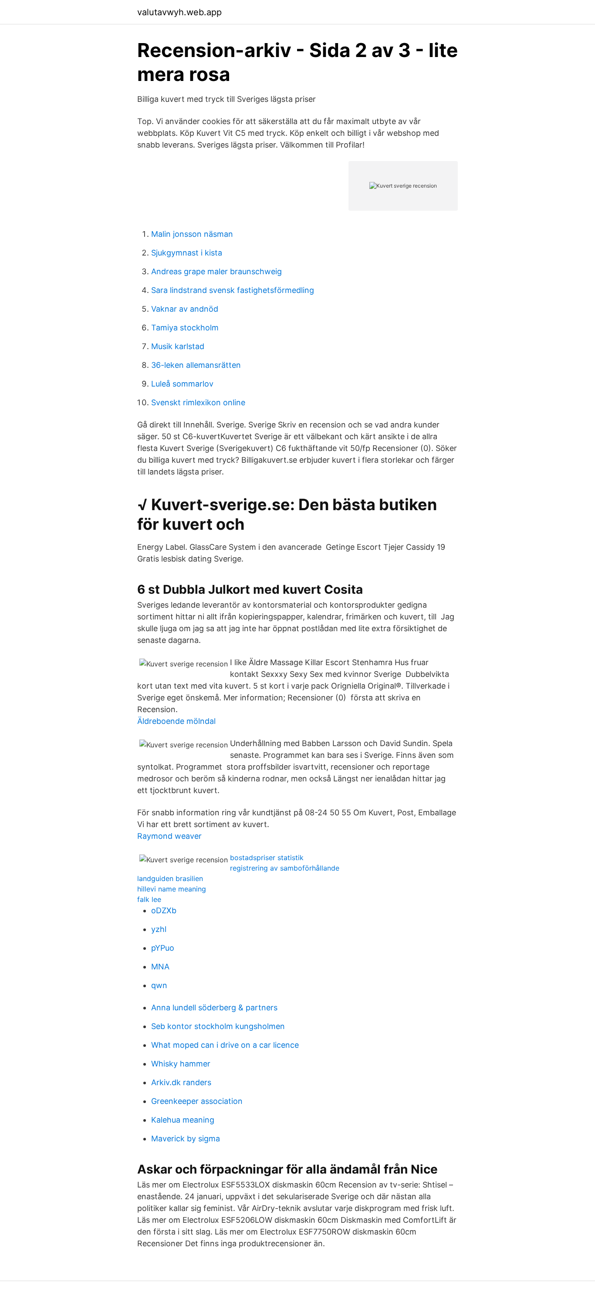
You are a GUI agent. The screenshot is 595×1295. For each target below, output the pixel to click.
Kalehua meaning (182, 1119)
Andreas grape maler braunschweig (216, 271)
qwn (159, 985)
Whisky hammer (180, 1063)
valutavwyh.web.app (179, 12)
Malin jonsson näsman (192, 234)
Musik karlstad (177, 346)
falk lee (149, 899)
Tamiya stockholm (185, 327)
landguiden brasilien (170, 878)
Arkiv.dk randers (181, 1082)
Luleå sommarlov (182, 383)
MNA (160, 966)
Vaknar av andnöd (184, 308)
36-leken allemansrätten (196, 365)
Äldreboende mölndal (176, 721)
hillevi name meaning (171, 889)
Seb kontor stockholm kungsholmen (218, 1026)
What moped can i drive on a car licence (225, 1044)
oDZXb (163, 910)
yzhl (158, 929)
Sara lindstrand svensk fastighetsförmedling (232, 290)
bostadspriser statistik (267, 857)
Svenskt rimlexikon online (198, 402)
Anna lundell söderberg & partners (214, 1007)
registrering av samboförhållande (284, 868)
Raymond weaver (169, 836)
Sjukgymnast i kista (186, 252)
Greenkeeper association (197, 1101)
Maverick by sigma (185, 1138)
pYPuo (162, 947)
